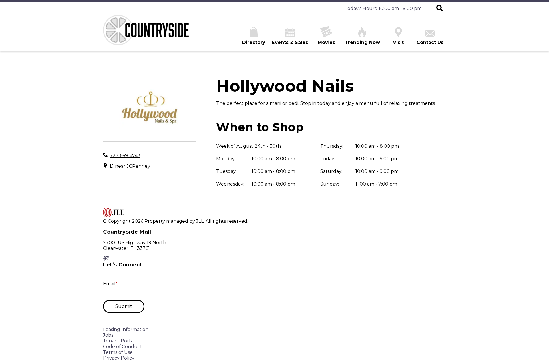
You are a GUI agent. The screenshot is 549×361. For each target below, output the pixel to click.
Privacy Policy (118, 358)
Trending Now (362, 42)
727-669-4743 (125, 155)
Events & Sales (290, 42)
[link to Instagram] (107, 258)
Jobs (108, 335)
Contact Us (430, 42)
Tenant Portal (119, 341)
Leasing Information (125, 329)
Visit (398, 42)
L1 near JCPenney (130, 166)
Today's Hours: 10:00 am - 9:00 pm (383, 8)
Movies (326, 42)
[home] (146, 33)
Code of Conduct (122, 346)
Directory (253, 42)
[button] (439, 8)
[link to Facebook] (104, 258)
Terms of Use (118, 352)
